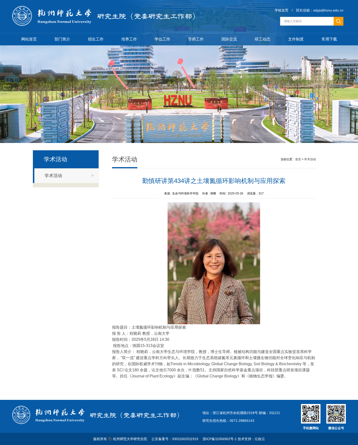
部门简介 (62, 39)
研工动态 (262, 39)
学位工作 (162, 39)
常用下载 (329, 39)
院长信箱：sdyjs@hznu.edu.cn (319, 10)
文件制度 (296, 39)
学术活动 (310, 159)
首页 (298, 159)
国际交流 (229, 39)
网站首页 (29, 39)
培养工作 (129, 39)
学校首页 (281, 10)
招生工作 (96, 39)
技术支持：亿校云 (251, 439)
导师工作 (196, 39)
